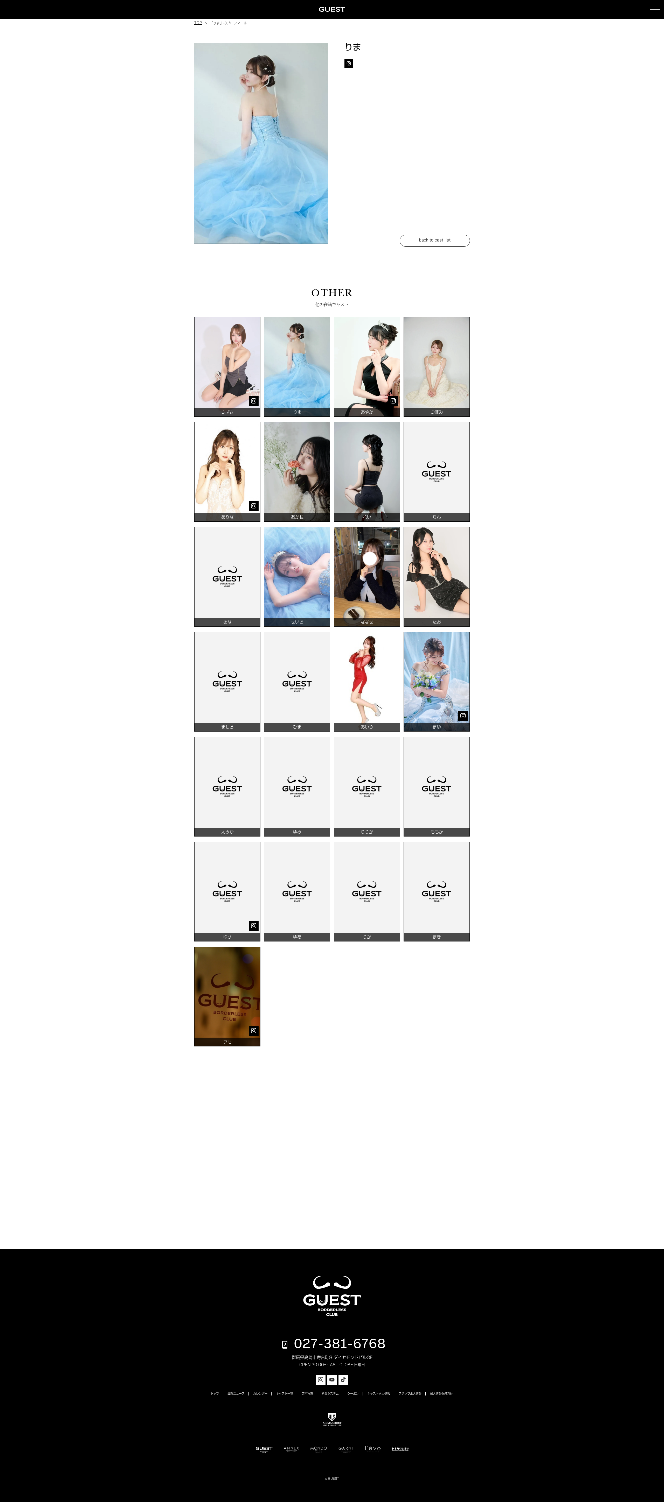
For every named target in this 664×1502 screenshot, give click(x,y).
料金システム (330, 1393)
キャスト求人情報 (378, 1393)
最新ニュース (236, 1393)
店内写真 (307, 1393)
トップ (214, 1393)
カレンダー (260, 1393)
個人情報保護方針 (441, 1393)
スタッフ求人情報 (410, 1393)
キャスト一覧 (284, 1393)
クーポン (353, 1393)
